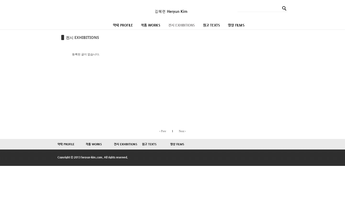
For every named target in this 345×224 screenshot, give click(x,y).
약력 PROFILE (123, 25)
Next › (182, 131)
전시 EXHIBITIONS (181, 25)
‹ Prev (162, 131)
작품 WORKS (150, 25)
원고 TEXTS (211, 25)
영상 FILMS (236, 25)
